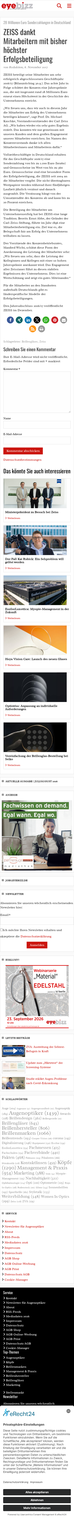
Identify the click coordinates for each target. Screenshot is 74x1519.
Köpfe (10, 1362)
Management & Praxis (21, 1371)
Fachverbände (42, 1152)
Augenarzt (23, 1108)
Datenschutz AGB (17, 1274)
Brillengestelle (52, 1118)
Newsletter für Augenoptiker (24, 1226)
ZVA (28, 1201)
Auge (9, 1108)
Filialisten (50, 1158)
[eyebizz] (17, 6)
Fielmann (33, 1158)
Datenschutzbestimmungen (22, 460)
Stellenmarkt (15, 1393)
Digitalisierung (17, 1143)
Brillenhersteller (26, 1128)
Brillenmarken (26, 1133)
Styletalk (39, 1192)
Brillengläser (30, 342)
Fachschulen (12, 1153)
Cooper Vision (42, 1138)
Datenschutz (13, 1253)
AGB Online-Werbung (20, 1264)
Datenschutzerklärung (36, 936)
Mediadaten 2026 (16, 1242)
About (9, 1232)
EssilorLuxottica (15, 1148)
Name (7, 418)
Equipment (41, 1143)
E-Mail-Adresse (12, 434)
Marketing (29, 1173)
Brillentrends (16, 1138)
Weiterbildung (21, 1196)
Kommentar (11, 369)
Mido (50, 1174)
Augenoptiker (34, 1113)
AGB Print (12, 1269)
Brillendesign (25, 1118)
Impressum (12, 1248)
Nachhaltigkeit (41, 1178)
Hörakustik (11, 1163)
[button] (59, 6)
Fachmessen (44, 1147)
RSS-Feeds (12, 1237)
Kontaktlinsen (38, 1162)
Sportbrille (18, 1192)
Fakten (13, 1157)
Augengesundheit (42, 1108)
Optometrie (52, 1183)
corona (62, 1138)
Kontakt (10, 1221)
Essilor (58, 1143)
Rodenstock (26, 1187)
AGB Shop (12, 1258)
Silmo (42, 1187)
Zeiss (42, 342)
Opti (32, 1183)
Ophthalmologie (13, 1183)
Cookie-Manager (16, 1280)
